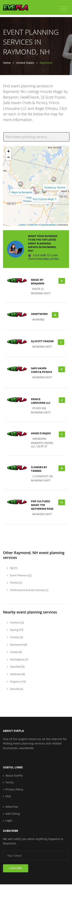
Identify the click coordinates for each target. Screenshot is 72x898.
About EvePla (14, 775)
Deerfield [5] (16, 666)
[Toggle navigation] (63, 9)
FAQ (8, 796)
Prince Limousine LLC (40, 401)
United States (25, 63)
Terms (9, 782)
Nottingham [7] (18, 659)
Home (7, 63)
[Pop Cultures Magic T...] (44, 190)
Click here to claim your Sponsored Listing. (43, 257)
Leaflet (22, 224)
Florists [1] (15, 582)
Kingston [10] (17, 681)
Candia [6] (15, 652)
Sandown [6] (17, 674)
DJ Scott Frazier (42, 341)
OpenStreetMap (48, 224)
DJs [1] (13, 568)
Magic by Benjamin (21, 192)
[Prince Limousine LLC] (34, 192)
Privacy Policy (14, 789)
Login (9, 820)
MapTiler (33, 224)
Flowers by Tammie (54, 187)
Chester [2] (16, 637)
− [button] (8, 157)
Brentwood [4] (18, 644)
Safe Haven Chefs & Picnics (41, 370)
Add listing (12, 814)
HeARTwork (39, 314)
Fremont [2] (16, 622)
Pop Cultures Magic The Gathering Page (42, 504)
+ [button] (8, 151)
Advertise (11, 807)
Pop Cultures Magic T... (45, 199)
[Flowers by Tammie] (53, 179)
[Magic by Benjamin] (20, 184)
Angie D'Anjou (41, 433)
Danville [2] (16, 689)
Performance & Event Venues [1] (28, 590)
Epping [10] (16, 630)
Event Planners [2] (20, 575)
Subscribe (15, 868)
